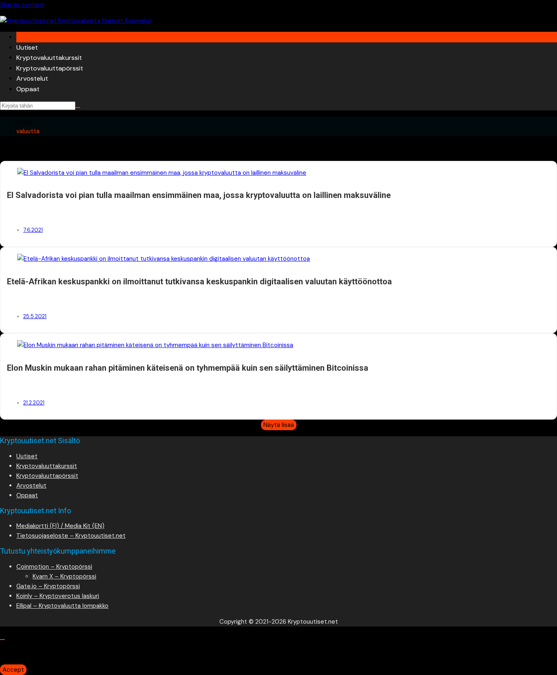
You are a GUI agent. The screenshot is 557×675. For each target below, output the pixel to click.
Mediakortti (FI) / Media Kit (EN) (60, 526)
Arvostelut (32, 78)
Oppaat (28, 89)
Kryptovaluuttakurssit (49, 57)
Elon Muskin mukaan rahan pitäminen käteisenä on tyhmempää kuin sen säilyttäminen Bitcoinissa (187, 368)
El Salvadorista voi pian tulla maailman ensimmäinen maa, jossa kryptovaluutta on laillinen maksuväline (199, 195)
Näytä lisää (278, 425)
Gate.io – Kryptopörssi (48, 586)
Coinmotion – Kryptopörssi (54, 567)
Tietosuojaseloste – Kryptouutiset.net (71, 536)
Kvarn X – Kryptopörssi (64, 576)
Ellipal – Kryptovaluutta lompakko (62, 606)
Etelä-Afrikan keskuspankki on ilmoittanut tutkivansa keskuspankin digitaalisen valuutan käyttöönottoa (199, 281)
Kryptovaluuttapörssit (49, 68)
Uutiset (27, 47)
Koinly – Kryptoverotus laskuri (57, 596)
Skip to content (22, 5)
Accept (13, 670)
